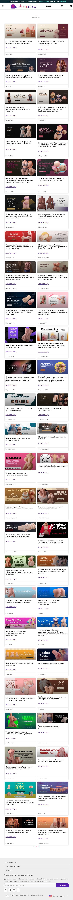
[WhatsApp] (18, 890)
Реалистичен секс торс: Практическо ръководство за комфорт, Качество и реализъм (18, 143)
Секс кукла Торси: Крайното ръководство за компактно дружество (52, 467)
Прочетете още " (11, 48)
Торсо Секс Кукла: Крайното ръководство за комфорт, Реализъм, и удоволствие (19, 572)
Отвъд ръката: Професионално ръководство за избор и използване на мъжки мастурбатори (19, 247)
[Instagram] (10, 890)
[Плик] (14, 890)
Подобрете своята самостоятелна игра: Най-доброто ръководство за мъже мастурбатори (19, 312)
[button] (2, 6)
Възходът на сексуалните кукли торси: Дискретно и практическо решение (19, 601)
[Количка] (71, 6)
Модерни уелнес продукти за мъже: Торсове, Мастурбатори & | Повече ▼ (19, 76)
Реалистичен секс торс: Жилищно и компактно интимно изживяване (50, 761)
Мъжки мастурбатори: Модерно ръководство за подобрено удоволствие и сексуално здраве (52, 247)
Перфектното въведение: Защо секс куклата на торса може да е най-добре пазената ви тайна (19, 216)
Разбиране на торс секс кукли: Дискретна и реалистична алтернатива (20, 699)
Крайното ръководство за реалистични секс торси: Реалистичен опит (52, 698)
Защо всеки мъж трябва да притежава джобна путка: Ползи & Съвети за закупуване (52, 798)
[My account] (62, 6)
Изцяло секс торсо (11, 862)
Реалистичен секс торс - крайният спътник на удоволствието (50, 508)
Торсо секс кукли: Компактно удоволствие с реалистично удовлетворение (16, 633)
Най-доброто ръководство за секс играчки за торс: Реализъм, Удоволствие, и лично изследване (52, 277)
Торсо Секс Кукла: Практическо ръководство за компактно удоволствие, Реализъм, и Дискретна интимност (20, 180)
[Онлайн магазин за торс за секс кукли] (23, 6)
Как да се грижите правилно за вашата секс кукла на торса (19, 439)
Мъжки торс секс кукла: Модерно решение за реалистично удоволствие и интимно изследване (20, 277)
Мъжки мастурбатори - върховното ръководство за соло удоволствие (18, 536)
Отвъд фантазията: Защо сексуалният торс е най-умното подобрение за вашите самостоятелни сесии (51, 216)
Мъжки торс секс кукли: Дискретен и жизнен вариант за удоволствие (18, 831)
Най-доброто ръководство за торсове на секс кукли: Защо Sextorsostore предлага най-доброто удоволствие (52, 379)
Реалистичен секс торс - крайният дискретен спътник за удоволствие (50, 542)
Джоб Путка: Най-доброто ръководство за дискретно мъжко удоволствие (52, 179)
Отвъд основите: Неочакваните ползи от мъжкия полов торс (20, 346)
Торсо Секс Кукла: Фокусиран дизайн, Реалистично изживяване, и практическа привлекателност (52, 312)
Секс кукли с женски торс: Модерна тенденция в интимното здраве (50, 76)
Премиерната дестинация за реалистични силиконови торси (17, 474)
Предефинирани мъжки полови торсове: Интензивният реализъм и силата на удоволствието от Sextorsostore (20, 379)
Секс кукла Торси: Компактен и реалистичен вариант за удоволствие (19, 733)
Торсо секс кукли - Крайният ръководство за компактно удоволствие (19, 508)
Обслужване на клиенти (13, 866)
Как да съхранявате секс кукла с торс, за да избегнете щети (52, 409)
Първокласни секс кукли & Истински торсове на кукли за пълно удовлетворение (51, 43)
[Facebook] (5, 890)
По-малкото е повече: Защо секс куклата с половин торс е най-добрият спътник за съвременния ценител (52, 145)
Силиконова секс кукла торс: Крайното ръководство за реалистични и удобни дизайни (52, 571)
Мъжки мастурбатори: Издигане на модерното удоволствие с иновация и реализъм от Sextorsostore (51, 346)
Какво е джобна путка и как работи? (51, 664)
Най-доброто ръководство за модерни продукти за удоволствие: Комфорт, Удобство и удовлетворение (52, 109)
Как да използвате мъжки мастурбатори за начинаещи (20, 664)
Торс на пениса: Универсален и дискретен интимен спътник (49, 727)
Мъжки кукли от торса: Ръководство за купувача (51, 438)
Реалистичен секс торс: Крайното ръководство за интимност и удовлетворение (50, 602)
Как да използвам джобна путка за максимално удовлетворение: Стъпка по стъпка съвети (20, 803)
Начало (34, 18)
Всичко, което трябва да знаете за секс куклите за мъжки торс (19, 409)
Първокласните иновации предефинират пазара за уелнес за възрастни (18, 109)
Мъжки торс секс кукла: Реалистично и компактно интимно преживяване (19, 768)
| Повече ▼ (9, 870)
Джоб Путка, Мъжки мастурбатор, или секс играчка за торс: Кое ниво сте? (19, 42)
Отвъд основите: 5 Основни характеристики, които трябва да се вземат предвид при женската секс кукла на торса (52, 633)
